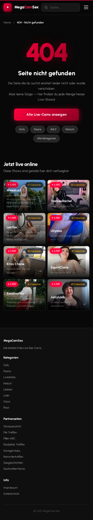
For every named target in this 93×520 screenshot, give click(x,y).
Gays (6, 401)
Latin (6, 395)
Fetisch (70, 129)
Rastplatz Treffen (14, 444)
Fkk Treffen (10, 432)
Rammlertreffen (13, 456)
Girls (22, 129)
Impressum (10, 487)
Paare (37, 129)
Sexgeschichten (13, 462)
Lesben (7, 389)
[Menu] (86, 7)
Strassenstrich (12, 426)
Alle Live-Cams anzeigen (46, 114)
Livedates (9, 377)
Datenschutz (11, 493)
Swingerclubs (11, 450)
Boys (6, 407)
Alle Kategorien (46, 138)
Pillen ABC (9, 438)
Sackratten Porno (14, 468)
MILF (53, 129)
